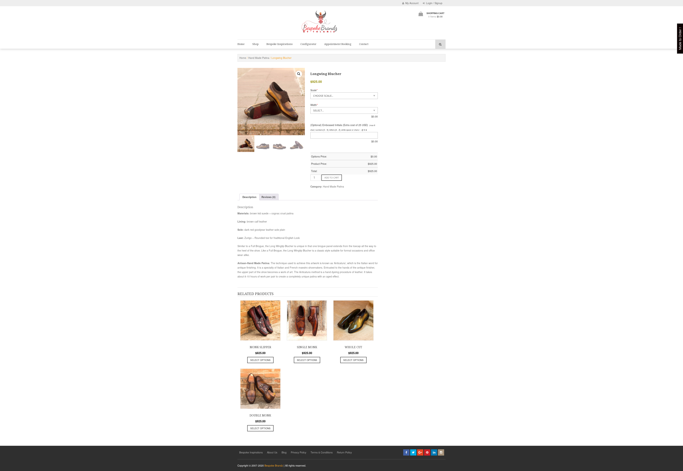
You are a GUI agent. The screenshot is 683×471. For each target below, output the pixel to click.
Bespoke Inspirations (279, 44)
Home (241, 44)
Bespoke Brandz (273, 465)
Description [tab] (249, 197)
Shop (255, 44)
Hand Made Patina (258, 58)
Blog (284, 452)
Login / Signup (433, 3)
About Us (272, 452)
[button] (299, 74)
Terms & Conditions (322, 452)
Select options (260, 360)
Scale (313, 90)
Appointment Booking (337, 44)
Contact (363, 44)
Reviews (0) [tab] (268, 197)
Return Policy (344, 452)
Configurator (308, 44)
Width (314, 105)
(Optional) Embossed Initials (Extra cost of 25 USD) (339, 125)
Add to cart (331, 177)
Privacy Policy (298, 452)
